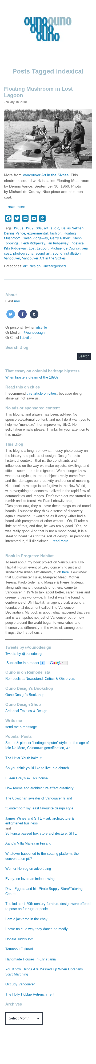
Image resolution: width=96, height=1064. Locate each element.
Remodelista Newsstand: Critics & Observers (40, 679)
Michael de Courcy (65, 248)
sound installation (67, 253)
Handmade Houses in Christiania (30, 959)
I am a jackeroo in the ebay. (26, 919)
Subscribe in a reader (22, 663)
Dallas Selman (72, 228)
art (46, 228)
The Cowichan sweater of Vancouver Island (38, 798)
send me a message (21, 727)
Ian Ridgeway (58, 243)
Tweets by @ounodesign (24, 654)
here (65, 572)
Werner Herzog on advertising (28, 869)
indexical (78, 243)
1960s (18, 228)
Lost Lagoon (38, 248)
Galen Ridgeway (35, 238)
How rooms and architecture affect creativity (39, 788)
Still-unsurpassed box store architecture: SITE (41, 833)
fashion (55, 233)
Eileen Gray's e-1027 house (26, 778)
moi (17, 301)
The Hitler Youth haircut (23, 758)
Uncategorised (54, 266)
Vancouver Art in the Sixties (46, 175)
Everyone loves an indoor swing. (30, 879)
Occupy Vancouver (20, 984)
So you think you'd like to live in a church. (37, 768)
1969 (30, 228)
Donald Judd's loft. (19, 939)
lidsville (41, 327)
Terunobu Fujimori (19, 949)
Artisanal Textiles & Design (26, 711)
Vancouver (12, 258)
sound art (43, 253)
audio (55, 228)
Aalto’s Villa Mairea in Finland (28, 843)
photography (23, 253)
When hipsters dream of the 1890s (31, 377)
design (35, 266)
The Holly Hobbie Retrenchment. (30, 994)
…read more (14, 207)
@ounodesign (34, 333)
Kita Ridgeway (15, 248)
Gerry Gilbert (60, 238)
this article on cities (42, 393)
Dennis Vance (14, 233)
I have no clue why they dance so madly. (37, 929)
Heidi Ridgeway (33, 243)
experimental (37, 233)
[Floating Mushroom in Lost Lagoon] (48, 138)
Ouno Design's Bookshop (24, 695)
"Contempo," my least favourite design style (39, 808)
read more (60, 541)
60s (39, 228)
